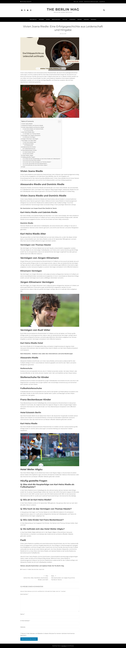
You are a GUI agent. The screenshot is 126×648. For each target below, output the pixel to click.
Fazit (24, 166)
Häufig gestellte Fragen (28, 157)
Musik (48, 19)
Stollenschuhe (29, 145)
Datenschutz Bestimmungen (91, 1)
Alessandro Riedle (29, 143)
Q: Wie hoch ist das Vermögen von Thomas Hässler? (38, 161)
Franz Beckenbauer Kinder (29, 150)
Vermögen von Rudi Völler (29, 140)
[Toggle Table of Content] (58, 121)
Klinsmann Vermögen (29, 137)
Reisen (80, 19)
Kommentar (24, 594)
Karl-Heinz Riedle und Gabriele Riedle (33, 128)
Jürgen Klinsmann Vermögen (30, 138)
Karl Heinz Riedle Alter (28, 132)
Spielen (86, 19)
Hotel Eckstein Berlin (29, 152)
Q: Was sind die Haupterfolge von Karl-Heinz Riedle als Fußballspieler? (42, 158)
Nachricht (33, 19)
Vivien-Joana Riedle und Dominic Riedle (33, 127)
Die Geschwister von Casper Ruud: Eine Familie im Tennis (63, 577)
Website (22, 627)
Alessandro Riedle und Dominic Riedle (32, 125)
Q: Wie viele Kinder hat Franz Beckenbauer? (36, 163)
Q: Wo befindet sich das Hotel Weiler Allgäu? (36, 165)
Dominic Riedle (29, 130)
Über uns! (76, 1)
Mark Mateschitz (25, 353)
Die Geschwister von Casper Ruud (31, 208)
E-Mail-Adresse (25, 620)
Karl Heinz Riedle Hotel (30, 142)
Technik (41, 19)
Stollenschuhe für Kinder (29, 147)
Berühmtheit (56, 19)
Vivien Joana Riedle (27, 123)
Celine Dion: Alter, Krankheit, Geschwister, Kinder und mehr (35, 577)
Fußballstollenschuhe (29, 148)
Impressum (102, 1)
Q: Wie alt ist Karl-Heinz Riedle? (33, 160)
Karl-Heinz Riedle (29, 153)
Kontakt (81, 1)
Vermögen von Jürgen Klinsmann (31, 135)
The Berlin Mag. (59, 566)
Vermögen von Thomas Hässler (32, 133)
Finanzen (72, 19)
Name (22, 614)
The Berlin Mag (63, 9)
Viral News (63, 645)
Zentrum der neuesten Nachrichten (63, 12)
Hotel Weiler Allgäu (28, 155)
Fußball (29, 569)
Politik (65, 19)
